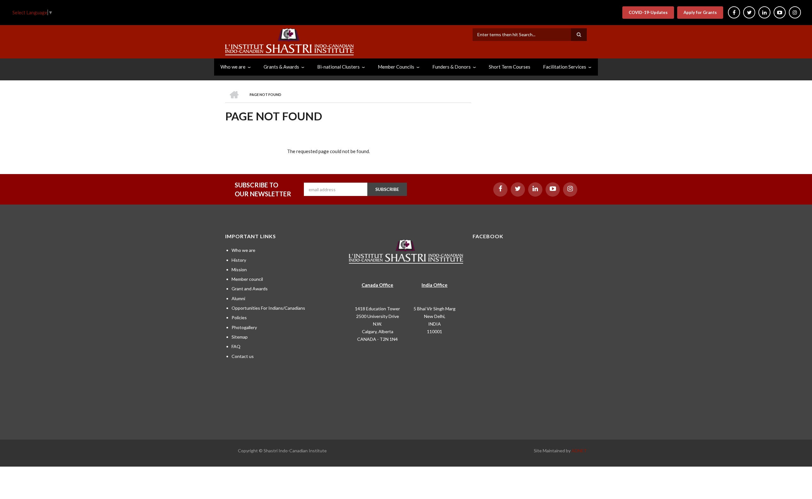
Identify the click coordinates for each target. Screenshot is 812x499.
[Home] (289, 41)
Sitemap (240, 337)
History (239, 260)
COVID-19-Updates (648, 12)
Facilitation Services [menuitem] (564, 67)
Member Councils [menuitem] (396, 67)
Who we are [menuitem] (233, 67)
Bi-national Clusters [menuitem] (338, 67)
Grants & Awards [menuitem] (281, 67)
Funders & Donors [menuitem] (451, 67)
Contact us (243, 356)
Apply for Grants (700, 12)
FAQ (236, 346)
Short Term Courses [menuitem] (509, 67)
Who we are (243, 250)
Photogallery (244, 327)
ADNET (579, 450)
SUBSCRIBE (387, 189)
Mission (239, 269)
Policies (239, 317)
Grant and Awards (250, 288)
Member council (247, 279)
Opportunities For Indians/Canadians (268, 308)
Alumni (238, 298)
